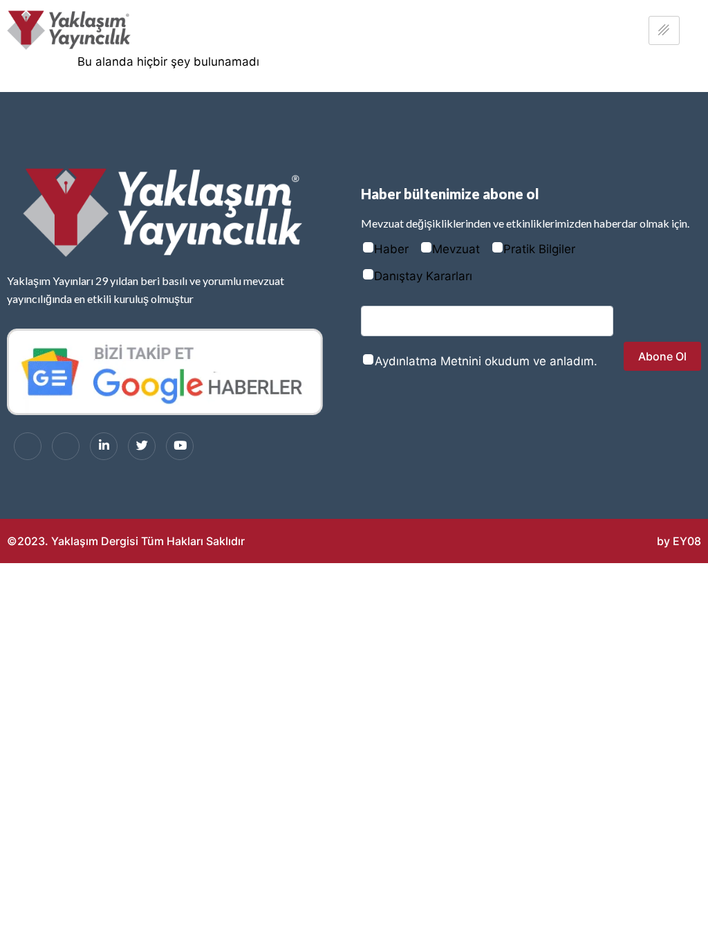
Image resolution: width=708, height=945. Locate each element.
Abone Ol (662, 356)
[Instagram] (66, 446)
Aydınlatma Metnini (428, 361)
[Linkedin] (104, 446)
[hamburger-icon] (664, 30)
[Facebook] (27, 446)
